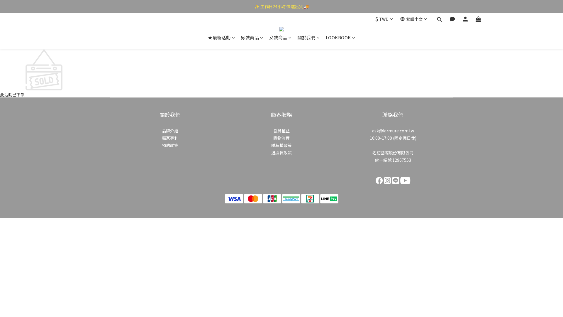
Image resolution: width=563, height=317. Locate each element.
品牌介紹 (170, 131)
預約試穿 (170, 145)
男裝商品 (250, 37)
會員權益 (281, 131)
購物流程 (281, 138)
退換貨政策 (281, 153)
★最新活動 (219, 37)
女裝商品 (278, 37)
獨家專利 (170, 138)
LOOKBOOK (338, 37)
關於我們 (306, 37)
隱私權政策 (281, 145)
